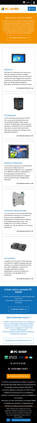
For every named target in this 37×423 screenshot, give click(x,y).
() (28, 2)
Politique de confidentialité (21, 420)
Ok (8, 420)
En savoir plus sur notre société (17, 341)
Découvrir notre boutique (17, 38)
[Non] (34, 415)
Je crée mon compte (18, 309)
